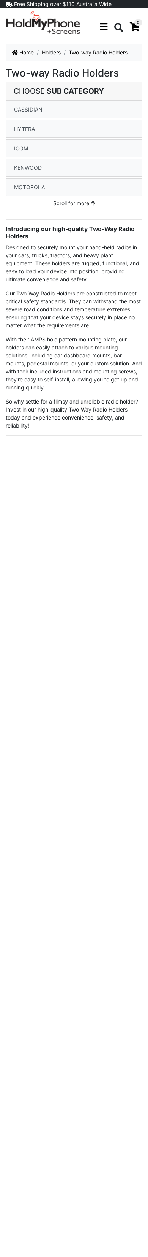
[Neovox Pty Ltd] (43, 22)
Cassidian (28, 109)
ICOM (21, 148)
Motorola (29, 187)
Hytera (24, 129)
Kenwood (28, 167)
